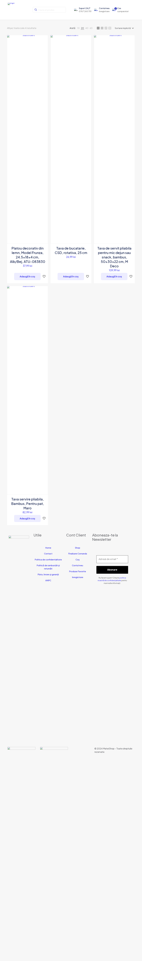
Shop (77, 547)
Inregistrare (77, 577)
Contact (48, 553)
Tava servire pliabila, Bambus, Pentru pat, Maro (27, 503)
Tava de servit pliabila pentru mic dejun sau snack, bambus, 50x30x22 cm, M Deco (114, 257)
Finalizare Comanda (77, 553)
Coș (78, 559)
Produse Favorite (77, 571)
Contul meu (77, 565)
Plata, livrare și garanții (48, 574)
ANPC (48, 580)
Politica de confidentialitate (48, 559)
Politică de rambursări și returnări (48, 567)
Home (48, 547)
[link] (78, 28)
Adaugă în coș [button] (27, 276)
